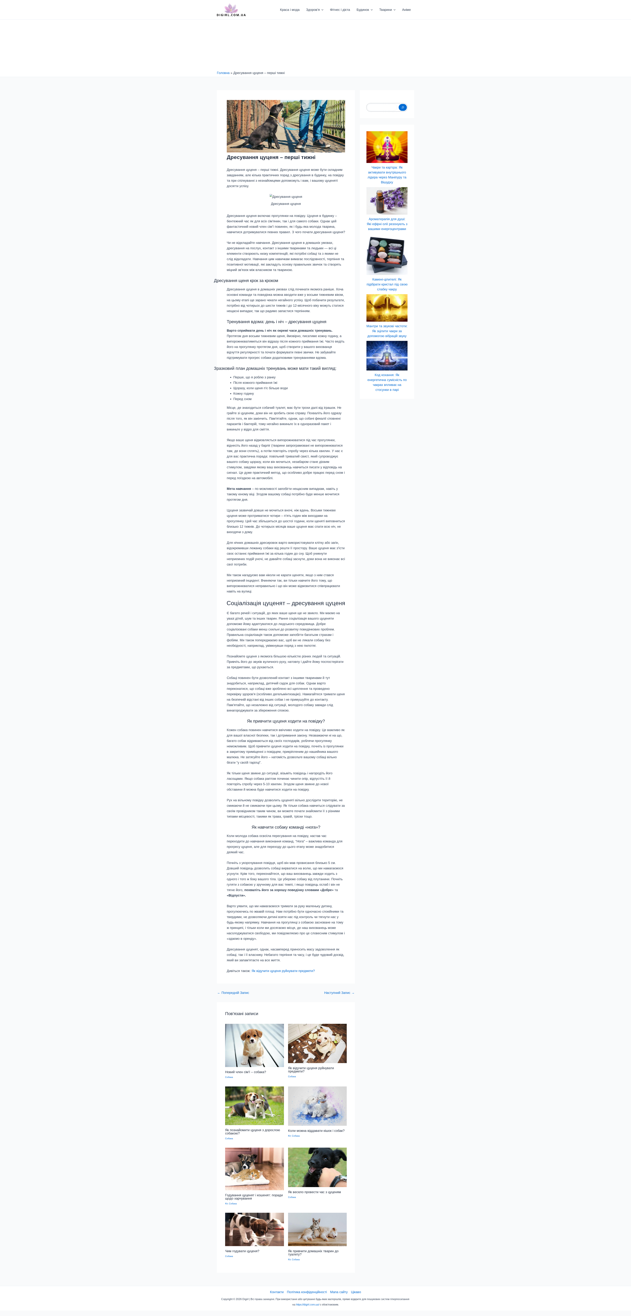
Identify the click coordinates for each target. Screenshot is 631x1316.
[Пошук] (403, 107)
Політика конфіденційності (307, 1292)
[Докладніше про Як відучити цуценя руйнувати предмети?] (317, 1043)
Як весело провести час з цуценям (314, 1192)
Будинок (363, 10)
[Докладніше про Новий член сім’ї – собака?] (254, 1045)
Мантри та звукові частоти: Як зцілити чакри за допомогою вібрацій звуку (387, 331)
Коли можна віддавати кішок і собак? (316, 1130)
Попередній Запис (233, 992)
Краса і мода (290, 10)
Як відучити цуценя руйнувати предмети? (283, 971)
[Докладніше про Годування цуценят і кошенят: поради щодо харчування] (254, 1168)
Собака (229, 1077)
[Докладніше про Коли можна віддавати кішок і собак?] (317, 1106)
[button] (321, 9)
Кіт (289, 1135)
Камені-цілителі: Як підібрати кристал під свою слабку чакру (387, 284)
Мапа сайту (339, 1292)
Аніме (406, 10)
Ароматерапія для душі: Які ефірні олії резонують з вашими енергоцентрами (387, 224)
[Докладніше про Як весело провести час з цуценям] (317, 1167)
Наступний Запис (339, 992)
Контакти (277, 1292)
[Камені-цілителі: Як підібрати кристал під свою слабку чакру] (387, 254)
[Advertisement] (315, 46)
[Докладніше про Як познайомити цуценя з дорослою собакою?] (254, 1105)
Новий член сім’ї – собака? (245, 1072)
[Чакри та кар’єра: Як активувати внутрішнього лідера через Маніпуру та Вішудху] (387, 147)
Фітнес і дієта (340, 10)
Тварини (385, 10)
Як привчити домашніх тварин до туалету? (313, 1252)
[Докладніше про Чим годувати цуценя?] (254, 1229)
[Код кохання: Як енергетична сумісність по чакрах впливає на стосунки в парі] (387, 355)
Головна (223, 73)
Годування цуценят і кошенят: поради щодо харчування (254, 1196)
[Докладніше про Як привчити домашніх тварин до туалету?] (317, 1229)
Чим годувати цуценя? (242, 1251)
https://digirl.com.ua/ (307, 1304)
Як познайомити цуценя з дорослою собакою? (252, 1131)
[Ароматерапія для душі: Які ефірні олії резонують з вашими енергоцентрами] (387, 200)
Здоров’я (313, 10)
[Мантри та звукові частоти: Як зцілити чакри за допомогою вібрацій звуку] (387, 308)
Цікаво (356, 1292)
